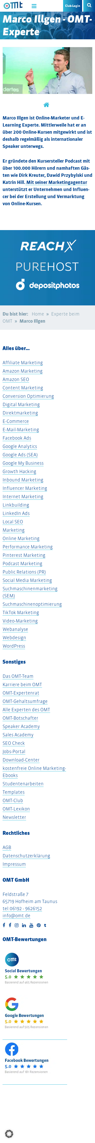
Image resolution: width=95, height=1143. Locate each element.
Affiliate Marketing (23, 363)
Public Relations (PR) (24, 572)
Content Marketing (23, 388)
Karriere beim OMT (22, 684)
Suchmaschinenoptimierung (32, 604)
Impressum (14, 864)
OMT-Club (13, 800)
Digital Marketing (21, 404)
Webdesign (14, 637)
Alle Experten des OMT (26, 710)
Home (38, 314)
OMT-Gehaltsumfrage (25, 701)
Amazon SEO (16, 379)
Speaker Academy (21, 726)
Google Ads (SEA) (20, 455)
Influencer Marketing (25, 488)
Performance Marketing (28, 547)
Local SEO (13, 522)
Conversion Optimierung (28, 396)
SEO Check (14, 743)
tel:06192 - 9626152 (22, 908)
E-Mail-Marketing (21, 429)
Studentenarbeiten (23, 784)
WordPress (14, 646)
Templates (14, 792)
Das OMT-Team (18, 676)
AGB (7, 847)
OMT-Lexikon (16, 809)
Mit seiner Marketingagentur (56, 182)
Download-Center (21, 760)
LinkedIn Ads (16, 513)
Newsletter (14, 817)
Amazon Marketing (23, 371)
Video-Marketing (20, 621)
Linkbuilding (16, 505)
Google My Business (23, 463)
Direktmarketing (20, 413)
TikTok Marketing (21, 612)
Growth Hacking (19, 471)
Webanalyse (15, 629)
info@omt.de (16, 916)
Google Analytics (20, 446)
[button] (9, 1134)
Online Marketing (21, 538)
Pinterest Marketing (24, 555)
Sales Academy (18, 735)
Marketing (14, 530)
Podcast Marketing (22, 563)
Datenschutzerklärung (26, 856)
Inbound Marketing (23, 480)
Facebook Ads (17, 438)
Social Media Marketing (27, 580)
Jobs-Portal (14, 751)
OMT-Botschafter (20, 718)
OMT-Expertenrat (21, 693)
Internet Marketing (23, 496)
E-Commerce (16, 421)
